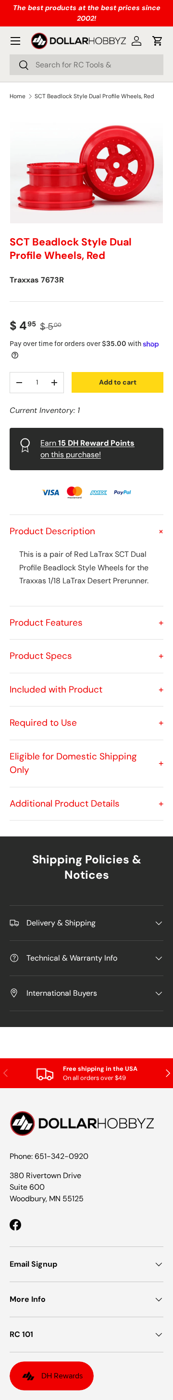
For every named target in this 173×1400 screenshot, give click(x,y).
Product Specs (86, 656)
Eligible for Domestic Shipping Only (86, 763)
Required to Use (86, 723)
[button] (157, 40)
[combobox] (86, 64)
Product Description (86, 531)
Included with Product (86, 689)
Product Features (86, 623)
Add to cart (117, 382)
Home (17, 96)
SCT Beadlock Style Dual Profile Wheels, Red (94, 96)
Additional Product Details (86, 803)
